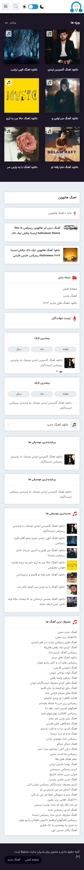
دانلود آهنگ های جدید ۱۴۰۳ (60, 303)
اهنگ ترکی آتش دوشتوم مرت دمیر (57, 749)
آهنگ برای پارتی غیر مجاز (63, 718)
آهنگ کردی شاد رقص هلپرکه (60, 647)
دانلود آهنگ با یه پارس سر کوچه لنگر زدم (41, 587)
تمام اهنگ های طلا (66, 759)
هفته (65, 349)
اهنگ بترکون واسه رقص (63, 678)
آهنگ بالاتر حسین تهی (64, 830)
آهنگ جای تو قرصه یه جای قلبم (59, 688)
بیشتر (13, 23)
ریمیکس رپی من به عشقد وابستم (58, 703)
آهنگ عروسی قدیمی (65, 668)
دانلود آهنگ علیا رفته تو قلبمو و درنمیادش (41, 575)
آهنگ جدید (70, 296)
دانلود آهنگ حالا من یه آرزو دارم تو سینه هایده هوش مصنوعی (38, 565)
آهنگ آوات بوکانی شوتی (63, 673)
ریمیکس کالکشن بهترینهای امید (59, 713)
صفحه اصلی (70, 289)
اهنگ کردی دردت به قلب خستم (59, 729)
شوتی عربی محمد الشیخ (63, 774)
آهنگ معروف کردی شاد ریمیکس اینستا (54, 815)
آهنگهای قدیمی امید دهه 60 (61, 708)
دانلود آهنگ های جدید (64, 657)
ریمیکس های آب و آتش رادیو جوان (57, 663)
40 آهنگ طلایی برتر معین (62, 800)
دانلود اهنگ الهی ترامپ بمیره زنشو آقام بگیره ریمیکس (39, 541)
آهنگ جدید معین (67, 632)
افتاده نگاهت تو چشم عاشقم (60, 698)
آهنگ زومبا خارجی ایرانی (63, 764)
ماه (42, 349)
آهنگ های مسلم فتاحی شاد (61, 693)
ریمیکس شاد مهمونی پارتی (61, 739)
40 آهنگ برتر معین (66, 637)
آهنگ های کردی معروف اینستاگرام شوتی (53, 683)
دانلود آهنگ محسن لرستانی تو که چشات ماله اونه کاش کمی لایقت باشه (36, 602)
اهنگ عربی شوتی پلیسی (63, 779)
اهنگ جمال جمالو (67, 744)
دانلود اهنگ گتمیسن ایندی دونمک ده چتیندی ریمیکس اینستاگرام (36, 363)
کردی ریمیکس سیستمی (63, 769)
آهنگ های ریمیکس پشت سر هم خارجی (54, 642)
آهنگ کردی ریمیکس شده (62, 810)
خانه (69, 213)
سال (18, 349)
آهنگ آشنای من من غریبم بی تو (58, 790)
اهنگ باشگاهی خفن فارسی (61, 724)
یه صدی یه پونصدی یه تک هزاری (58, 825)
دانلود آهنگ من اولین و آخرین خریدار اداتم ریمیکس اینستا (40, 553)
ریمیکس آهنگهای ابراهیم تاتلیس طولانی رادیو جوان (48, 820)
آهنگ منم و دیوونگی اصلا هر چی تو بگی (54, 795)
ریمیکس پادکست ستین (63, 754)
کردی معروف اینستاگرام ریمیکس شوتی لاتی (52, 784)
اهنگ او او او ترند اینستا (63, 734)
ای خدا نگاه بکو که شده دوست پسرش (55, 805)
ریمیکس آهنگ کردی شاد (62, 652)
